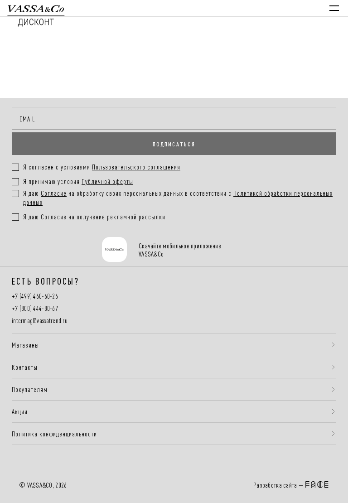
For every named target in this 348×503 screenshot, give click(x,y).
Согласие (54, 193)
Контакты (25, 367)
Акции (20, 411)
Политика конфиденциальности (54, 433)
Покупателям (30, 389)
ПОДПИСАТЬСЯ (174, 144)
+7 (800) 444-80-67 (35, 308)
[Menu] (334, 8)
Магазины (25, 344)
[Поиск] (256, 8)
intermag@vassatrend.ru (40, 320)
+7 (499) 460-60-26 (35, 296)
